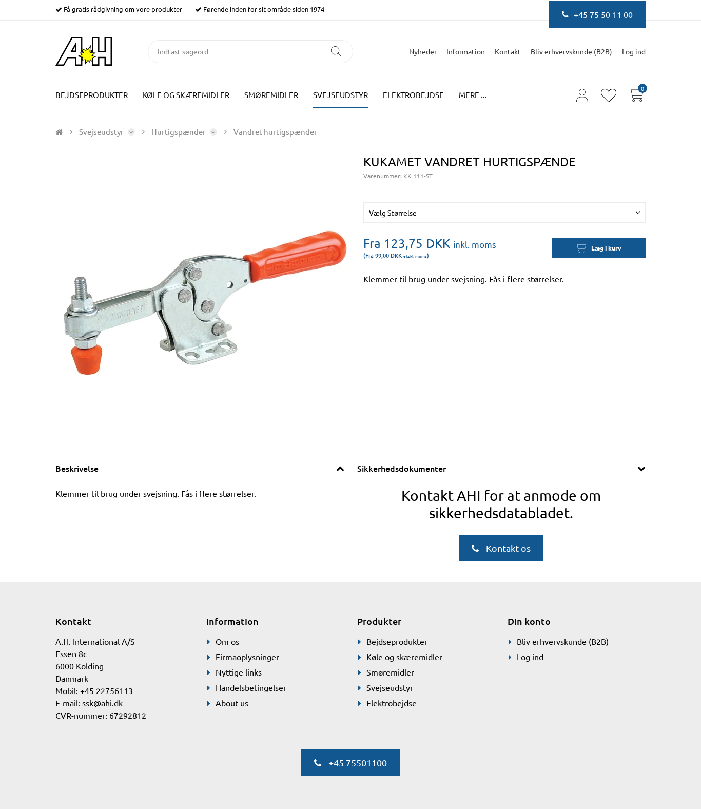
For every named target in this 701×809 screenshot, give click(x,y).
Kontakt (508, 51)
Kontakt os (507, 548)
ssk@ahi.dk (102, 703)
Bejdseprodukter (91, 95)
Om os (227, 641)
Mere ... (473, 95)
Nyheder (423, 51)
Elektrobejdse (413, 95)
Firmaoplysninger (247, 656)
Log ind (530, 656)
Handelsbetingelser (251, 687)
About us (232, 703)
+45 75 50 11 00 (603, 14)
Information (465, 51)
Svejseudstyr (340, 95)
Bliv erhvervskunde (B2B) (571, 51)
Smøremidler (271, 95)
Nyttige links (239, 672)
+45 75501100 (356, 762)
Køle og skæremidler (186, 95)
